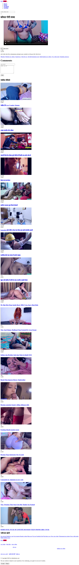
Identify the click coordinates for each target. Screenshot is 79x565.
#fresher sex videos (10, 56)
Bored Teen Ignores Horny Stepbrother (13, 380)
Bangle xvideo (23, 536)
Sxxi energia (17, 536)
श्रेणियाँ (5, 5)
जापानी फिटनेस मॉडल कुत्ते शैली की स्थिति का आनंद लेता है (16, 155)
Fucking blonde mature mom (10, 430)
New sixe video (55, 536)
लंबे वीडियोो (6, 6)
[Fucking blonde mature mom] (16, 424)
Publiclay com (9, 536)
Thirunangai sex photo (64, 536)
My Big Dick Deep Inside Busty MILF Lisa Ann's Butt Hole (19, 305)
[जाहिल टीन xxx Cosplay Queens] (16, 99)
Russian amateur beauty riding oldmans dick (15, 405)
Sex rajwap (3, 536)
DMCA (18, 554)
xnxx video (14, 544)
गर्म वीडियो (6, 8)
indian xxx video (61, 548)
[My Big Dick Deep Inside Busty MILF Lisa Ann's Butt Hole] (16, 299)
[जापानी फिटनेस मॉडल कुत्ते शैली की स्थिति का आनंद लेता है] (16, 149)
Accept (2, 563)
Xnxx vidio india (74, 536)
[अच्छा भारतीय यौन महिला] (16, 124)
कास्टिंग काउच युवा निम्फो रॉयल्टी (9, 205)
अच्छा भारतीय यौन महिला (7, 130)
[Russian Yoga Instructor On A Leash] (16, 449)
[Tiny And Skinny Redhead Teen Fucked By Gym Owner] (16, 324)
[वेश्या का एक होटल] (16, 174)
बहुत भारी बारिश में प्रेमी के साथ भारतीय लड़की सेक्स (14, 280)
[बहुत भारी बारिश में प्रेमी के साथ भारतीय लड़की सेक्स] (16, 274)
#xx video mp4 (55, 56)
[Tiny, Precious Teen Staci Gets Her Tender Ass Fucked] (16, 499)
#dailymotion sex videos (45, 56)
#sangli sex (18, 56)
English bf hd (39, 536)
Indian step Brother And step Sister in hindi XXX (16, 355)
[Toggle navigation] (7, 1)
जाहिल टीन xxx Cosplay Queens (10, 105)
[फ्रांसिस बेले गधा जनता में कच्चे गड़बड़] (16, 249)
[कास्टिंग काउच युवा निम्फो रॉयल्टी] (16, 199)
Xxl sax (34, 536)
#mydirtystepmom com (33, 56)
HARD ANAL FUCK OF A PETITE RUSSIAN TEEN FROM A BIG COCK (25, 529)
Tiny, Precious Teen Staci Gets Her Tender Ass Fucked (18, 504)
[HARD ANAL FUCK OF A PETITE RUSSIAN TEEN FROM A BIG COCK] (16, 524)
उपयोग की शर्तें (12, 554)
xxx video (3, 544)
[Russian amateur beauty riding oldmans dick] (16, 399)
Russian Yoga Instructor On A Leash (12, 455)
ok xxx (14, 547)
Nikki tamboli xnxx (5, 537)
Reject (7, 563)
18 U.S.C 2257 (4, 554)
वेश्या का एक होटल (5, 180)
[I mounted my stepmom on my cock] (16, 474)
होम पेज (5, 4)
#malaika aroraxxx (64, 56)
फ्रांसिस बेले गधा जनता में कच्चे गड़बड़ (10, 255)
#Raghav (3, 56)
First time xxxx (47, 536)
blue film (8, 544)
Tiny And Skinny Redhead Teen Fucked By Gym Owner (18, 330)
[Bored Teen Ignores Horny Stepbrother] (16, 374)
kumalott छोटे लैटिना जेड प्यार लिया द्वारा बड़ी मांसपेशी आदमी (17, 230)
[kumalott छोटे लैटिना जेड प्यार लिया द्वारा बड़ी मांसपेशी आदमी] (16, 224)
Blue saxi (29, 536)
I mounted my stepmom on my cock (12, 480)
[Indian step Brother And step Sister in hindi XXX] (16, 349)
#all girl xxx (24, 56)
